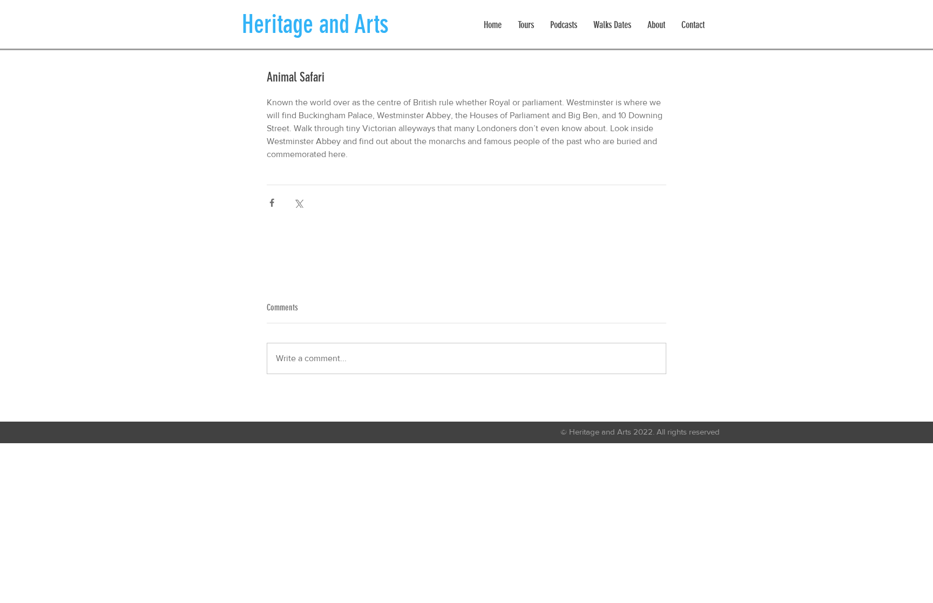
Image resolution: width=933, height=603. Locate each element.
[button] (526, 25)
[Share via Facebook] (272, 203)
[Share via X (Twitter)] (298, 203)
